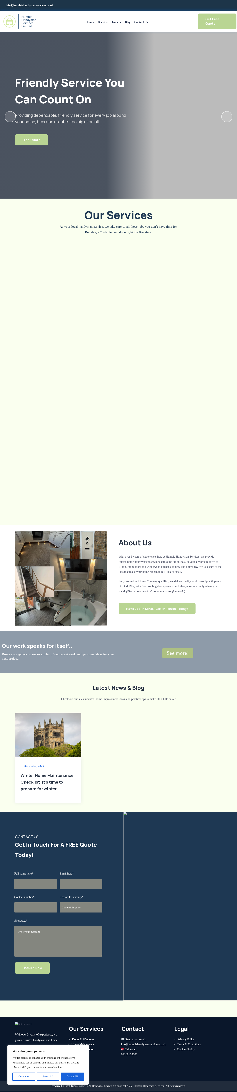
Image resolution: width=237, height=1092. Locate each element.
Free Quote (31, 140)
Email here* (67, 873)
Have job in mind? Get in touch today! (157, 609)
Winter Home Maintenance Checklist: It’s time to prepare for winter (47, 782)
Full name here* (23, 873)
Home (91, 22)
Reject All (48, 1076)
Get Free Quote (212, 21)
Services (103, 22)
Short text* (20, 920)
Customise (24, 1076)
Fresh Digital (71, 1085)
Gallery (116, 22)
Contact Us (141, 22)
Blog (128, 22)
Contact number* (24, 897)
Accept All (72, 1076)
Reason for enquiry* (72, 897)
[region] (48, 1065)
